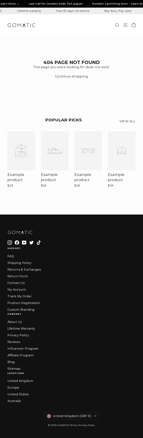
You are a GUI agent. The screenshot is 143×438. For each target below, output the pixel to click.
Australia (14, 401)
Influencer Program (23, 348)
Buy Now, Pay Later (115, 11)
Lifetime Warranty (21, 328)
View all (128, 121)
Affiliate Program (20, 355)
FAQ (10, 256)
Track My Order (19, 296)
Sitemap (13, 368)
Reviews (13, 342)
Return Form (17, 276)
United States (18, 394)
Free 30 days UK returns (70, 11)
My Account (16, 289)
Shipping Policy (19, 263)
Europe (13, 387)
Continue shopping (71, 76)
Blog (11, 362)
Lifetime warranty (27, 11)
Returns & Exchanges (24, 269)
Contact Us (16, 283)
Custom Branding (21, 309)
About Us (14, 322)
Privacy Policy (18, 335)
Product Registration (23, 303)
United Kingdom (20, 381)
